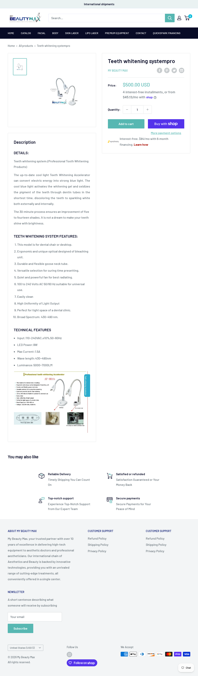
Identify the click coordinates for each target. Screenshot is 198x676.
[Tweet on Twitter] (174, 70)
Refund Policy (97, 538)
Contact (141, 33)
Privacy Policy (97, 551)
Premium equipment (117, 33)
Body (55, 33)
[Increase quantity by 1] (147, 109)
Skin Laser (72, 33)
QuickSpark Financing (166, 33)
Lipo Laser (91, 33)
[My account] (179, 18)
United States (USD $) (22, 647)
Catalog (26, 33)
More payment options (166, 133)
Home (11, 33)
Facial (41, 33)
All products (26, 45)
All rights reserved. (19, 662)
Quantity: (114, 109)
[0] (187, 18)
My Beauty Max (118, 70)
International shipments (99, 4)
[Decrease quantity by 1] (127, 109)
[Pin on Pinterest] (167, 70)
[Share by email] (181, 70)
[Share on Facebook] (159, 70)
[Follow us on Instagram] (69, 654)
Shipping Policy (98, 544)
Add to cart (126, 124)
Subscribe (20, 628)
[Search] (170, 18)
